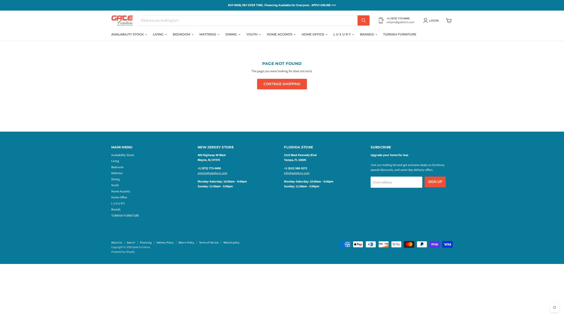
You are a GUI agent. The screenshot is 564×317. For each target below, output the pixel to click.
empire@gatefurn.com (212, 173)
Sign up (435, 181)
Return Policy (186, 243)
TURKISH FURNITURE (399, 34)
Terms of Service (209, 243)
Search (131, 243)
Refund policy (231, 243)
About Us (116, 243)
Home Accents (280, 34)
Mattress (208, 34)
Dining (231, 34)
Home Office (313, 34)
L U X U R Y (342, 34)
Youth (252, 34)
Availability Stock (128, 34)
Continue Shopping (282, 84)
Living (158, 34)
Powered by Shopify (123, 252)
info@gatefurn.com (297, 173)
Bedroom (182, 34)
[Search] (363, 20)
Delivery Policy (165, 243)
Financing (146, 243)
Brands (367, 34)
